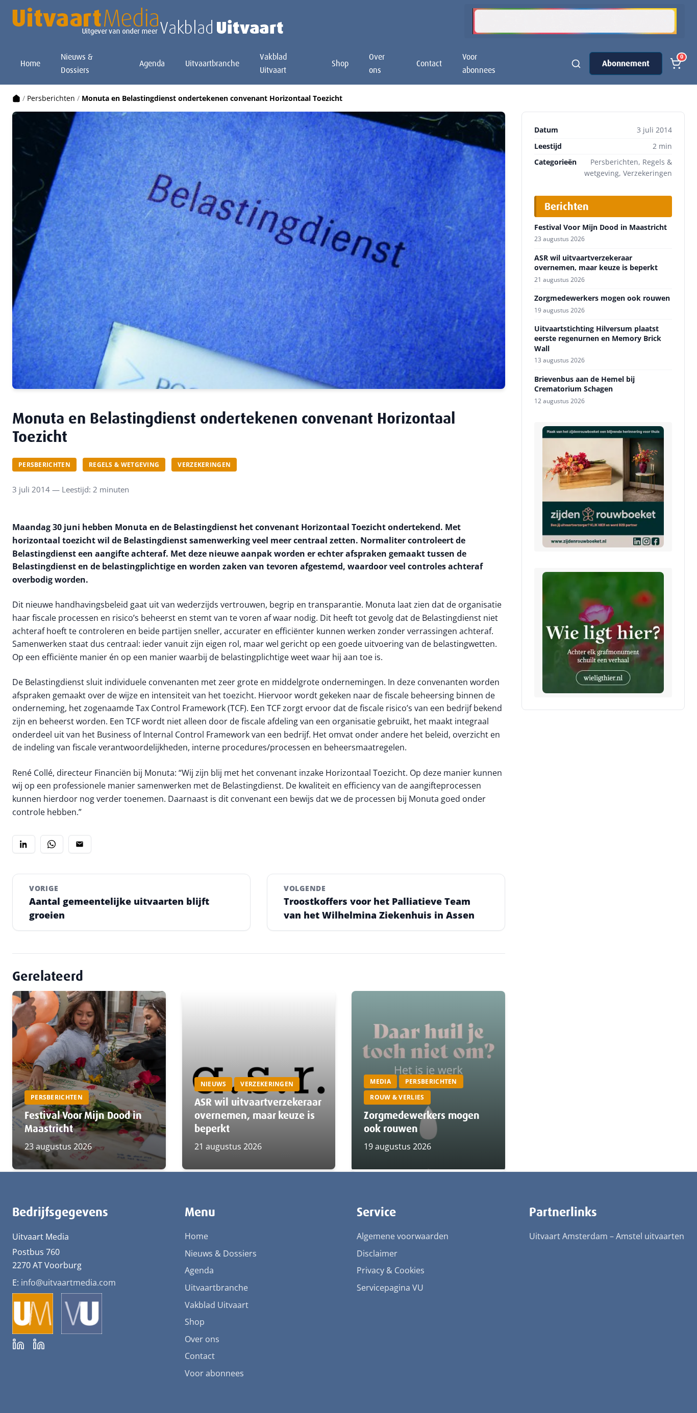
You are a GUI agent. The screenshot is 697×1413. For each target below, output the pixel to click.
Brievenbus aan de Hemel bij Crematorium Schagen (584, 384)
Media (380, 1081)
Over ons (377, 63)
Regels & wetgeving (124, 464)
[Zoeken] (576, 64)
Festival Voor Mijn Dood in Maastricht (600, 227)
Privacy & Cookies (391, 1270)
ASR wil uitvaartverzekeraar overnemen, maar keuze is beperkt (257, 1115)
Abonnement (626, 63)
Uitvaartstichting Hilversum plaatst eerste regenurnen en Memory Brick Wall (597, 339)
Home (30, 63)
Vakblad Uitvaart (273, 63)
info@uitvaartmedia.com (68, 1282)
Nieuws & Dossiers (77, 63)
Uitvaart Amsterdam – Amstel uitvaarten (606, 1236)
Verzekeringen (204, 464)
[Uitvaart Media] (147, 21)
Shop (340, 63)
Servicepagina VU (390, 1287)
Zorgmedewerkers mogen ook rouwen (602, 298)
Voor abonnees (478, 63)
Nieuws (214, 1084)
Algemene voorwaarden (403, 1236)
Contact (429, 63)
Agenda (152, 63)
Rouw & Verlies (397, 1097)
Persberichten (51, 98)
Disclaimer (377, 1253)
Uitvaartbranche (212, 63)
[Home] (16, 98)
